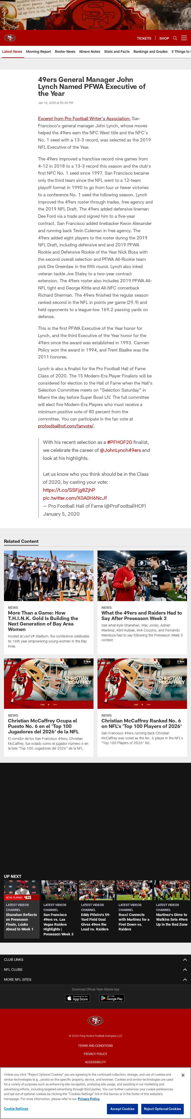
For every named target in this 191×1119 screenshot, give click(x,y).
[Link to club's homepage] (10, 36)
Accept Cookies (122, 1109)
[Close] (183, 1075)
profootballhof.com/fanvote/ (66, 425)
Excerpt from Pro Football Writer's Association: (84, 118)
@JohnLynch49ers (120, 450)
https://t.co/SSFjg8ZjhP (69, 490)
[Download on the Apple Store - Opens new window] (77, 998)
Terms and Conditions (95, 1045)
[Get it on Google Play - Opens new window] (112, 1000)
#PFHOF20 (119, 442)
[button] (22, 909)
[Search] (175, 38)
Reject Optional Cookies (162, 1109)
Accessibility (95, 1062)
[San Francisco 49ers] (95, 1021)
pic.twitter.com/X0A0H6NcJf (75, 498)
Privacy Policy (95, 1053)
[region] (95, 1093)
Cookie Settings (16, 1109)
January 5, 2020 (61, 514)
